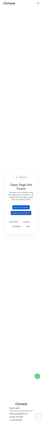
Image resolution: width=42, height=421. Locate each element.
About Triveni (13, 221)
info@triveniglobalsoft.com (18, 413)
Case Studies (16, 226)
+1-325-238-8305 (15, 420)
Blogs (28, 226)
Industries (26, 221)
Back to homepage (21, 207)
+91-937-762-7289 (16, 417)
